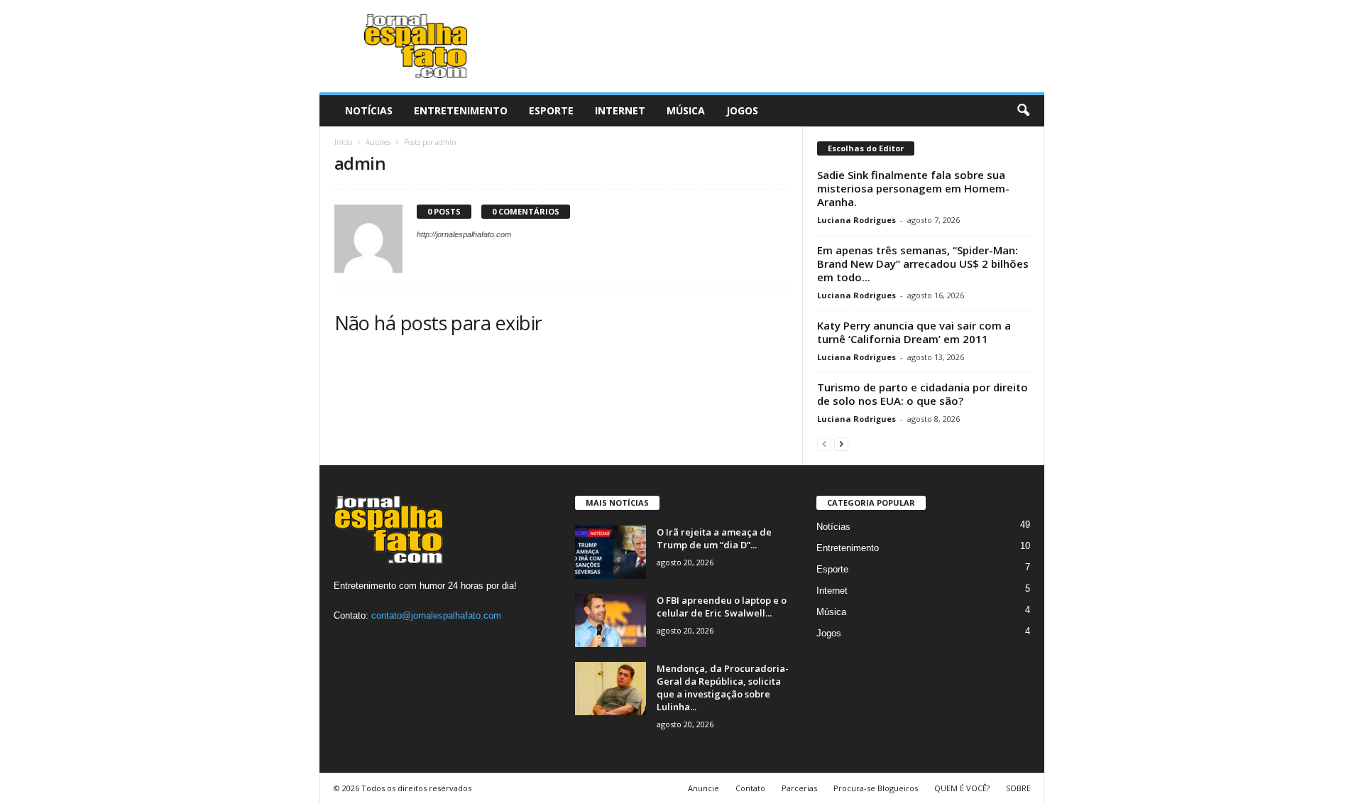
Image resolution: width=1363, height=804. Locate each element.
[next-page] (841, 443)
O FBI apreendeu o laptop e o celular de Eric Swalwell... (722, 606)
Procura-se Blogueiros (875, 788)
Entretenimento (461, 110)
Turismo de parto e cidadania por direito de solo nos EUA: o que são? (922, 394)
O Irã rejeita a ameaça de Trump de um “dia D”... (714, 538)
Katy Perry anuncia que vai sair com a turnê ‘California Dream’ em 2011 (914, 332)
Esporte (551, 110)
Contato (750, 788)
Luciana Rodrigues (856, 219)
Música (686, 110)
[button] (1023, 110)
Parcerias (799, 788)
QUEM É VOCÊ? (962, 788)
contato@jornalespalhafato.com (436, 615)
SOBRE (1018, 788)
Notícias (369, 110)
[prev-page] (824, 443)
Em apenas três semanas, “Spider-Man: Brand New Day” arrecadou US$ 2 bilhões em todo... (923, 263)
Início (343, 142)
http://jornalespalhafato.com (464, 234)
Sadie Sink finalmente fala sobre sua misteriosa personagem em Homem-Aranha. (913, 188)
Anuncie (703, 788)
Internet (620, 110)
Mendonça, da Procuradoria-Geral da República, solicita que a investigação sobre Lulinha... (723, 687)
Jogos (742, 110)
